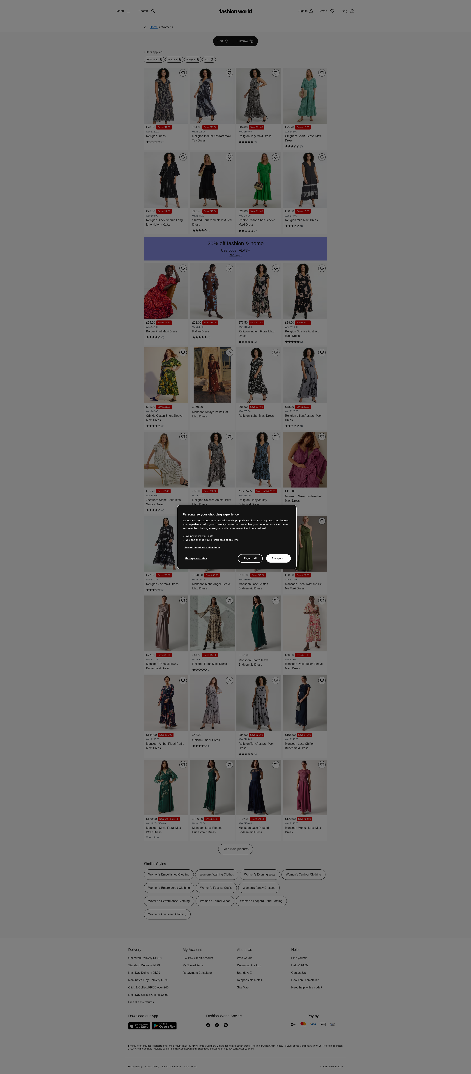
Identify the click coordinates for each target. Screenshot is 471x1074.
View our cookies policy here (200, 547)
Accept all (278, 558)
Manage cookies (195, 558)
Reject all (250, 558)
